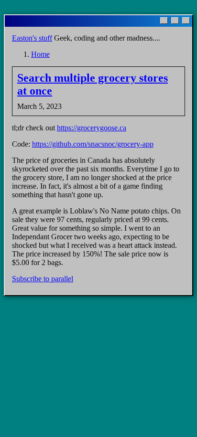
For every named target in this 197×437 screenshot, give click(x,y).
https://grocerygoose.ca (91, 128)
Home (40, 54)
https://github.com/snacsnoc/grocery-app (92, 144)
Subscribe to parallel (42, 279)
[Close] (186, 20)
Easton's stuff (32, 38)
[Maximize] (175, 20)
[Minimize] (164, 20)
